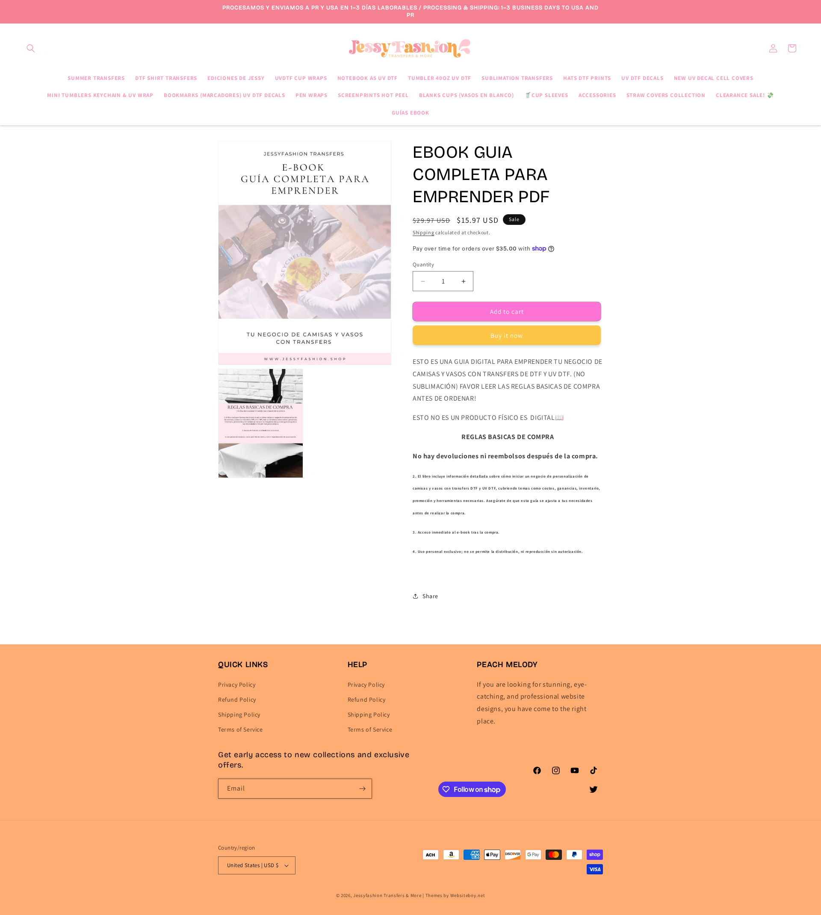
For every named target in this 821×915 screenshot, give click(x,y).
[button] (30, 48)
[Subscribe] (362, 789)
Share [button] (430, 596)
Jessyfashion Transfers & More (387, 895)
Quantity (423, 264)
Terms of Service (240, 729)
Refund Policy (237, 699)
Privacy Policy (236, 684)
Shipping (423, 232)
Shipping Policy (239, 714)
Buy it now (506, 335)
